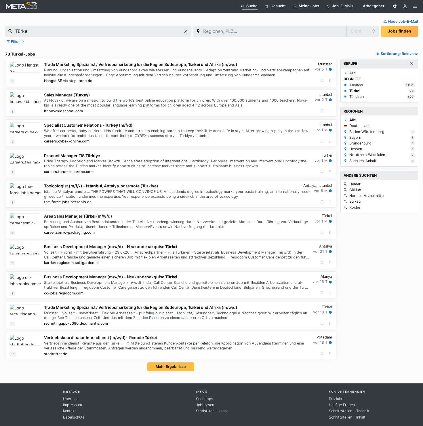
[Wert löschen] (185, 31)
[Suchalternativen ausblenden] (411, 64)
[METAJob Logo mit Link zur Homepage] (21, 6)
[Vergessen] (322, 81)
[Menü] (415, 6)
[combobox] (98, 31)
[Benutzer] (404, 6)
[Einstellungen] (394, 6)
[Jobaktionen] (330, 81)
